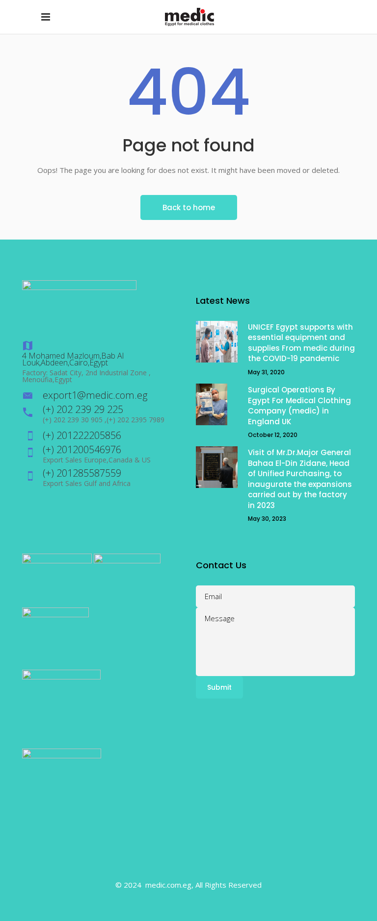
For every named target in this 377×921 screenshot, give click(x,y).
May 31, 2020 (266, 372)
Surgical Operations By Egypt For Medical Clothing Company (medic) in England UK (299, 406)
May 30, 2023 (267, 518)
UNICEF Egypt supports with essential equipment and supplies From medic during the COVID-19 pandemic (301, 343)
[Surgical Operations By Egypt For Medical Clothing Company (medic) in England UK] (217, 404)
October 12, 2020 (272, 435)
